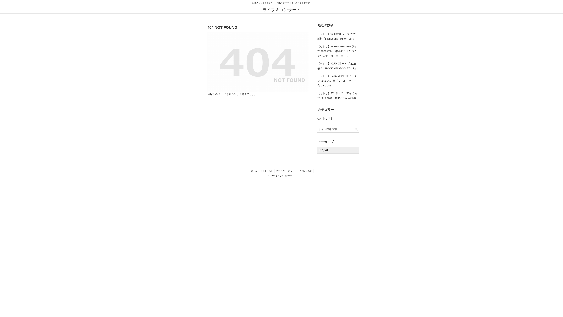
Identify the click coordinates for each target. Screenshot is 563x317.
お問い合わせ (306, 171)
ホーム (254, 171)
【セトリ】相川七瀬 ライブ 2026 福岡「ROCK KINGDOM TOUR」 (337, 66)
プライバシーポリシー (286, 171)
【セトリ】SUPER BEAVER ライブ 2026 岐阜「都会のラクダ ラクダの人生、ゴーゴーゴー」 (337, 51)
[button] (356, 129)
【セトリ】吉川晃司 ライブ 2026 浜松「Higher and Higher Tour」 (336, 36)
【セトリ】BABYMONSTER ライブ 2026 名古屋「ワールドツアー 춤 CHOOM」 (337, 81)
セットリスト (267, 171)
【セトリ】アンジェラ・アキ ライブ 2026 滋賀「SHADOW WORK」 (338, 96)
